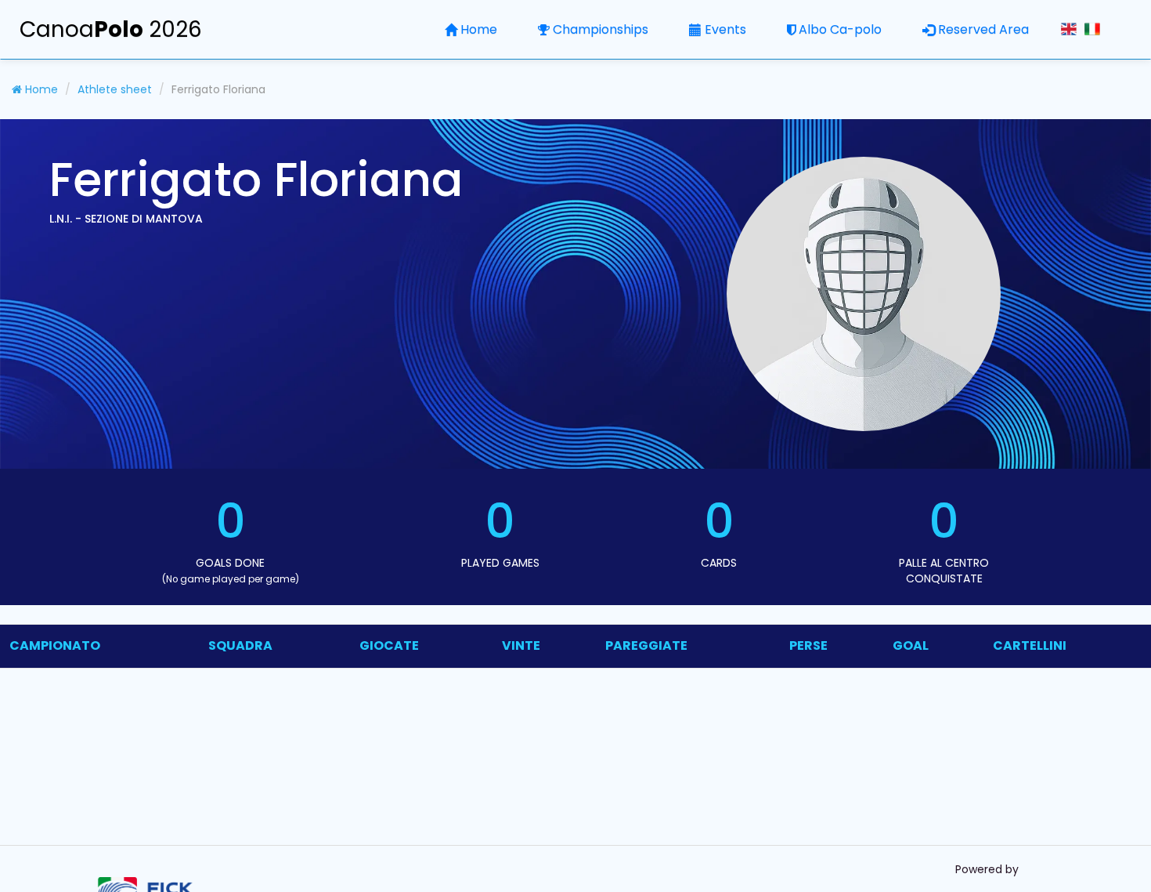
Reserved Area (983, 29)
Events (725, 29)
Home (478, 29)
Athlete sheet (115, 89)
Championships (600, 29)
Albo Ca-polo (840, 29)
